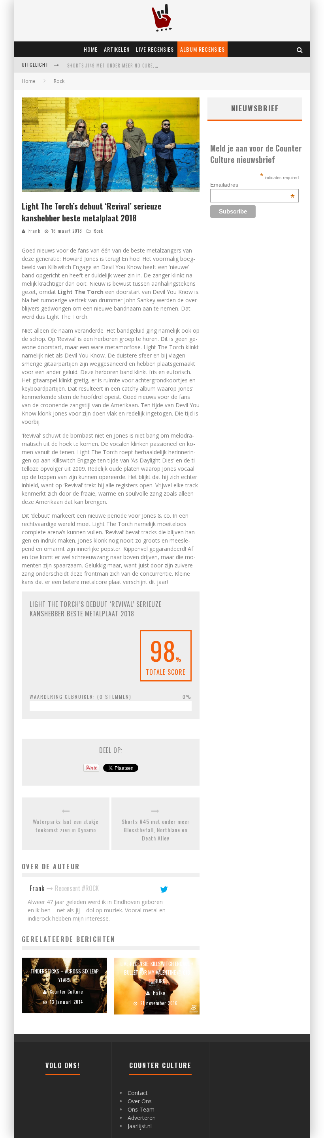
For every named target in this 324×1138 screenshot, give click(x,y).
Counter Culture (66, 991)
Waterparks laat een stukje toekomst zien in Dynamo (65, 825)
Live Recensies (155, 49)
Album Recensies (202, 49)
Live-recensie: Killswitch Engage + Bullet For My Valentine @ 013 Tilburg (157, 972)
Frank (34, 231)
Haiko (159, 993)
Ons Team (141, 1109)
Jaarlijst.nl (140, 1126)
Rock (98, 231)
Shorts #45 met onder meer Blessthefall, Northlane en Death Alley (156, 829)
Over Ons (140, 1101)
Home (91, 49)
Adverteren (142, 1117)
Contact (138, 1093)
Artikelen (117, 49)
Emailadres (252, 185)
